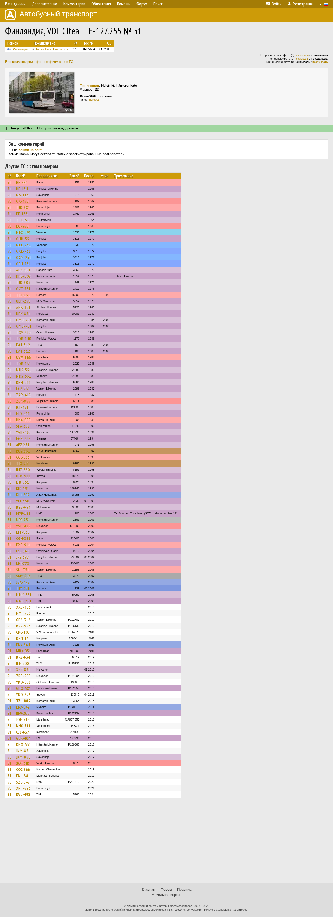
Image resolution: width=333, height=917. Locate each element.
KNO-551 (23, 744)
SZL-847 (23, 782)
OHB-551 (23, 238)
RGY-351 (23, 451)
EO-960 (22, 226)
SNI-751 (22, 569)
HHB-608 (23, 276)
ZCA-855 (23, 401)
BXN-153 (23, 638)
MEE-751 (23, 244)
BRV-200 (22, 713)
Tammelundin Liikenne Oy (52, 49)
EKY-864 (23, 644)
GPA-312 (23, 619)
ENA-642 (23, 707)
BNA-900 (23, 419)
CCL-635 (23, 457)
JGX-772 (23, 582)
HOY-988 (23, 476)
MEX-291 (23, 232)
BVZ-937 (23, 625)
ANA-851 (23, 307)
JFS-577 (22, 557)
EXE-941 (23, 544)
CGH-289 (23, 538)
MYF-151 (23, 513)
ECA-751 (23, 388)
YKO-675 (23, 694)
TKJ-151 (23, 294)
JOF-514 (23, 719)
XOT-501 (23, 763)
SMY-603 (23, 575)
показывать (320, 61)
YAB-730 (23, 432)
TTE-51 (22, 219)
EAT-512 (23, 344)
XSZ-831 (23, 669)
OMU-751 (24, 319)
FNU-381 (23, 775)
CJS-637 (22, 732)
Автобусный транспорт (58, 14)
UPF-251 (23, 519)
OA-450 (22, 201)
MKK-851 (23, 650)
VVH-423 (23, 525)
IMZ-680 (23, 469)
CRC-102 (23, 632)
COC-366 (23, 769)
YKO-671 (23, 682)
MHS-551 (23, 369)
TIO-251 (23, 463)
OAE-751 (23, 251)
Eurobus (94, 99)
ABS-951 (23, 269)
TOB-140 (23, 338)
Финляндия (20, 49)
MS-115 (22, 195)
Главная (148, 889)
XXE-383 (23, 607)
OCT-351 (23, 288)
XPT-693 (23, 788)
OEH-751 (23, 263)
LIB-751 (22, 482)
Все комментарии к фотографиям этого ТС (39, 62)
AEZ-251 (22, 444)
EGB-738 (23, 438)
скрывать (302, 55)
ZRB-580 (23, 675)
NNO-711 (23, 725)
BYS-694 (23, 507)
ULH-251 (23, 301)
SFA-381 (23, 426)
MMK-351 (24, 594)
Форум (166, 889)
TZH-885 (23, 700)
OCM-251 (23, 257)
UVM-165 (23, 357)
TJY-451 (23, 588)
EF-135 (22, 213)
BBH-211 (23, 382)
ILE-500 (22, 663)
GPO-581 (23, 688)
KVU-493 (23, 794)
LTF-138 (23, 532)
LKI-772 (22, 563)
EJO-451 (23, 413)
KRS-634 (23, 657)
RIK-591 (22, 488)
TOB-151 (23, 363)
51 (9, 182)
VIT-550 (22, 501)
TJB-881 (23, 207)
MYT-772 (23, 613)
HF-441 (22, 182)
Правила (184, 889)
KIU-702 (23, 494)
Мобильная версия (166, 895)
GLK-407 (23, 738)
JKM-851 (23, 750)
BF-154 (22, 188)
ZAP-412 (23, 394)
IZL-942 (22, 550)
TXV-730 (23, 332)
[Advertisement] (166, 842)
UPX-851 (23, 313)
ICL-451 (22, 407)
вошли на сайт (30, 150)
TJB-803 (23, 282)
